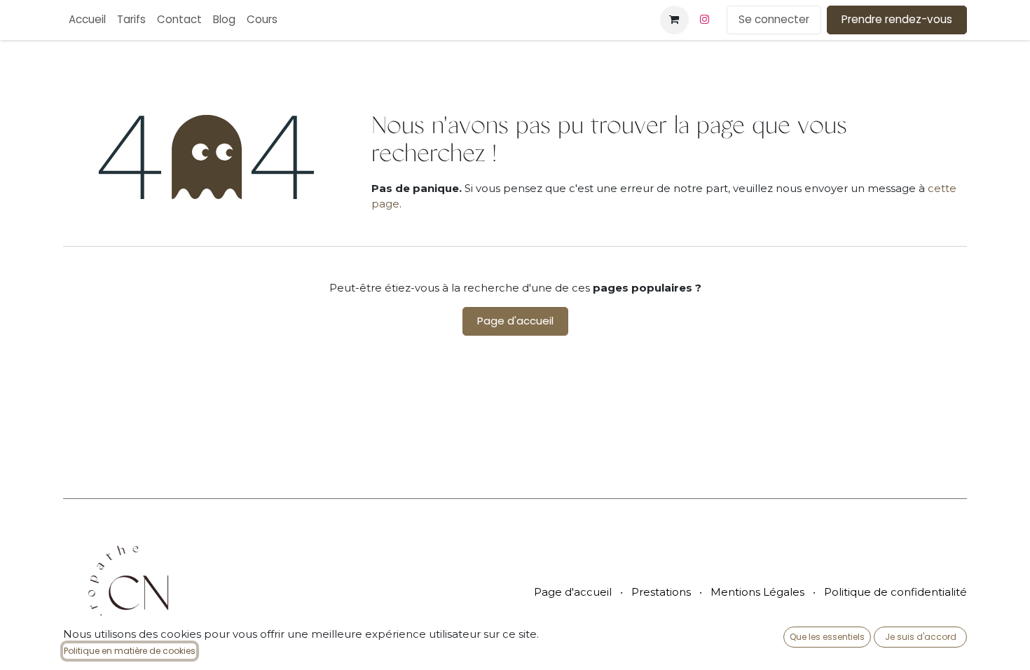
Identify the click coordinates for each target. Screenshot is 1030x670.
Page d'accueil (515, 320)
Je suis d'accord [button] (920, 637)
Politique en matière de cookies (129, 651)
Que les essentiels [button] (827, 637)
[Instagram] (704, 19)
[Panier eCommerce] (674, 20)
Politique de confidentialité (895, 592)
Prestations (661, 592)
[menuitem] (87, 20)
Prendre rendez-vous (897, 19)
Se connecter (774, 19)
